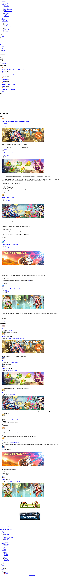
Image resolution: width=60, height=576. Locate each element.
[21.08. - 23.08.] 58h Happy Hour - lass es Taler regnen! (13, 69)
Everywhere (2, 44)
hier (19, 280)
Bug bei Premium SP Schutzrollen (8, 89)
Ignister (3, 91)
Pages (3, 48)
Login (3, 35)
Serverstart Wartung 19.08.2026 (8, 84)
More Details (31, 575)
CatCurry (4, 328)
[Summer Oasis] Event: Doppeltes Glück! (12, 288)
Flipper (5, 246)
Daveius (3, 76)
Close (34, 575)
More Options (4, 50)
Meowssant (4, 63)
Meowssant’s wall (11, 330)
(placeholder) (6, 566)
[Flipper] (3, 447)
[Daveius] (3, 366)
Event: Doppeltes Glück (6, 79)
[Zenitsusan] (3, 334)
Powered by (6, 529)
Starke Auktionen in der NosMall (8, 74)
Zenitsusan (3, 71)
